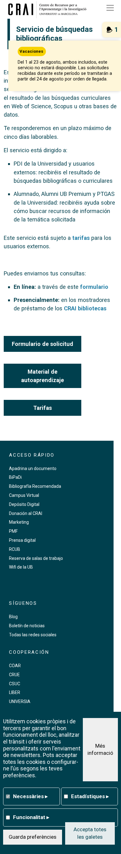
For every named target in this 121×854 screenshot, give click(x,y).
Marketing (19, 522)
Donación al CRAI (25, 513)
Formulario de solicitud (42, 344)
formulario (94, 287)
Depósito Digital (24, 504)
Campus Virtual (24, 495)
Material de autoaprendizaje (42, 375)
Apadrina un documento (32, 468)
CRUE (14, 674)
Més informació (100, 749)
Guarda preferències (32, 837)
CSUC (14, 683)
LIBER (14, 692)
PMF (13, 531)
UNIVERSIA (19, 701)
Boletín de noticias (27, 625)
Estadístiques (90, 796)
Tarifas (42, 408)
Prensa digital (22, 540)
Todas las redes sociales (32, 634)
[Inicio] (49, 9)
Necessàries (30, 796)
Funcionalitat (31, 817)
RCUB (14, 549)
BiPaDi (15, 477)
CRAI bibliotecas (85, 308)
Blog (13, 616)
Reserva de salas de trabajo (36, 558)
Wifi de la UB (21, 567)
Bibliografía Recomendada (35, 486)
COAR (15, 665)
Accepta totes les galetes (90, 833)
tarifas (81, 238)
